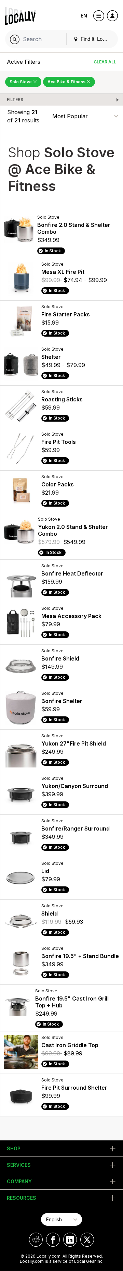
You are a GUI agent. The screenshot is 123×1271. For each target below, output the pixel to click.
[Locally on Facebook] (53, 1240)
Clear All (105, 61)
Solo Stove (21, 81)
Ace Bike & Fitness (66, 81)
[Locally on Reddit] (36, 1240)
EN (84, 16)
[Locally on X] (87, 1240)
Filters (15, 99)
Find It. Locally (96, 39)
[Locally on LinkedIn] (70, 1240)
